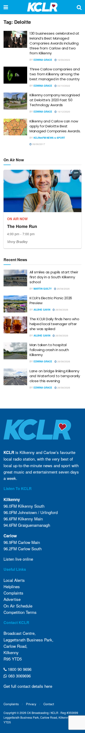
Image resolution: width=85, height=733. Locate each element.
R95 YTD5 (13, 659)
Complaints (13, 593)
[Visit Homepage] (42, 7)
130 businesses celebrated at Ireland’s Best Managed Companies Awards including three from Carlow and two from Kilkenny (54, 43)
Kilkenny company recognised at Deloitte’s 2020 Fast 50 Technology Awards (55, 100)
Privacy (31, 704)
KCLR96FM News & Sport (49, 137)
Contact (48, 704)
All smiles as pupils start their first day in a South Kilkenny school (54, 277)
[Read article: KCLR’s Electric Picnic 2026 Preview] (15, 304)
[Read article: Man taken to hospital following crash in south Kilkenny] (15, 350)
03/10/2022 (63, 85)
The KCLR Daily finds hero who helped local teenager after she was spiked (54, 323)
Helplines (12, 586)
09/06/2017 (38, 144)
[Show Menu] (6, 7)
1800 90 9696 (19, 669)
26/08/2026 (63, 288)
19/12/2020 (63, 111)
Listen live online (18, 559)
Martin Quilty (43, 288)
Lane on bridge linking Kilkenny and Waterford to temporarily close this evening (55, 376)
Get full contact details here (28, 686)
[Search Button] (79, 7)
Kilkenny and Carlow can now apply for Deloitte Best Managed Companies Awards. (55, 126)
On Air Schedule (18, 606)
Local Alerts (14, 580)
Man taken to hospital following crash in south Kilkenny (49, 349)
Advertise (12, 599)
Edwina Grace (43, 59)
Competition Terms (20, 612)
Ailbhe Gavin (42, 309)
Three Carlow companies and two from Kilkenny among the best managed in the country (55, 74)
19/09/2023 (63, 59)
